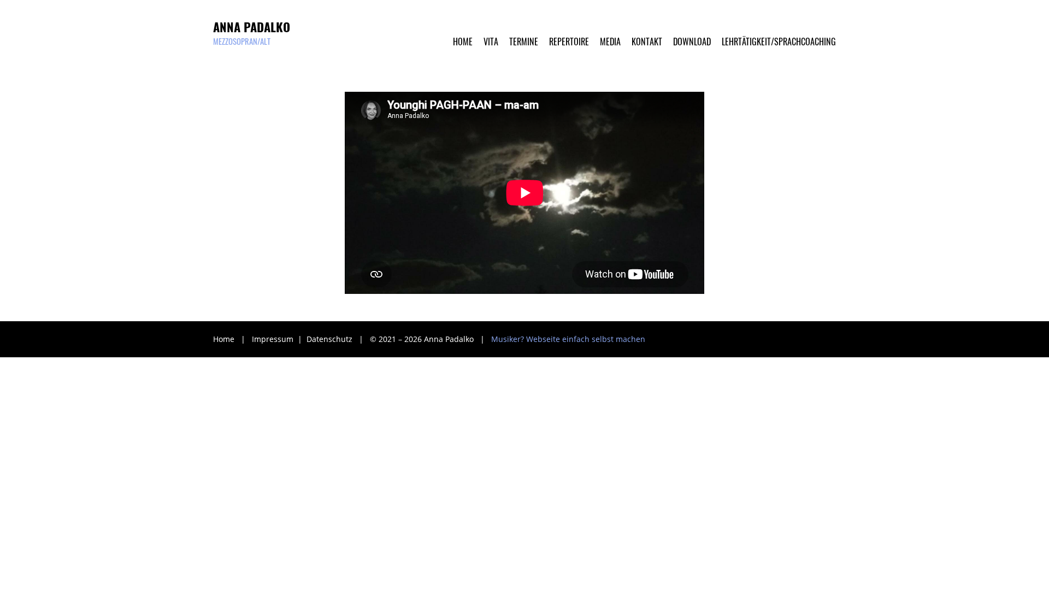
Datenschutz (331, 339)
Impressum (274, 339)
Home (223, 339)
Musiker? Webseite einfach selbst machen (568, 339)
